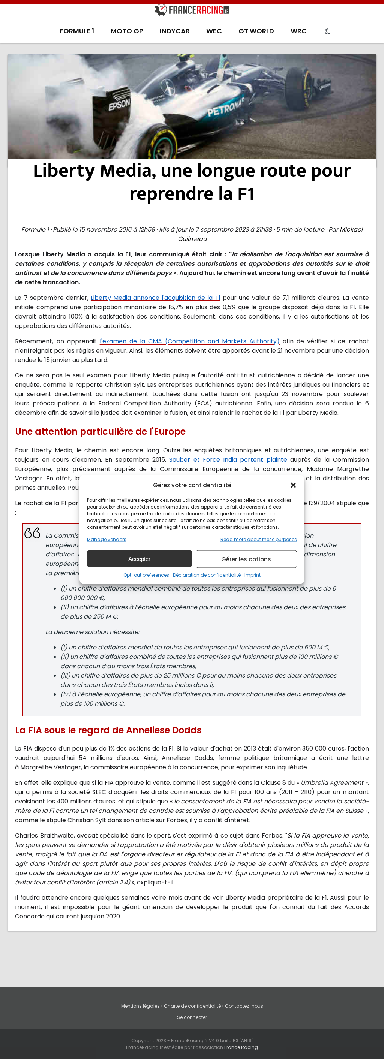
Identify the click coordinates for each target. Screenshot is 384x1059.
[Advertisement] (192, 110)
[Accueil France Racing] (192, 11)
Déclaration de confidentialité (207, 575)
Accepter (139, 558)
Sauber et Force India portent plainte (228, 459)
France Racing (241, 1047)
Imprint (252, 575)
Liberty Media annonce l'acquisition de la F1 (155, 297)
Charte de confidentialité (192, 1006)
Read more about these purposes (258, 539)
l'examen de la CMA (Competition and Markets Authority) (190, 341)
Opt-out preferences (146, 575)
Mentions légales (140, 1006)
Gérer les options (246, 559)
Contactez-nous (244, 1006)
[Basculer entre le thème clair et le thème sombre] (327, 32)
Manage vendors (106, 539)
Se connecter (192, 1017)
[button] (293, 485)
